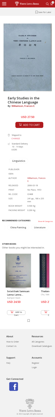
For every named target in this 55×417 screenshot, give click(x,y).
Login (34, 367)
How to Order (12, 341)
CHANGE (15, 138)
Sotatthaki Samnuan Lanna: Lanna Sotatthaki (18, 295)
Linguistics (18, 160)
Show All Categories (45, 221)
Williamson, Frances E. (23, 106)
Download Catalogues (42, 346)
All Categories (38, 341)
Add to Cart (18, 313)
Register (35, 363)
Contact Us (11, 346)
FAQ (8, 363)
